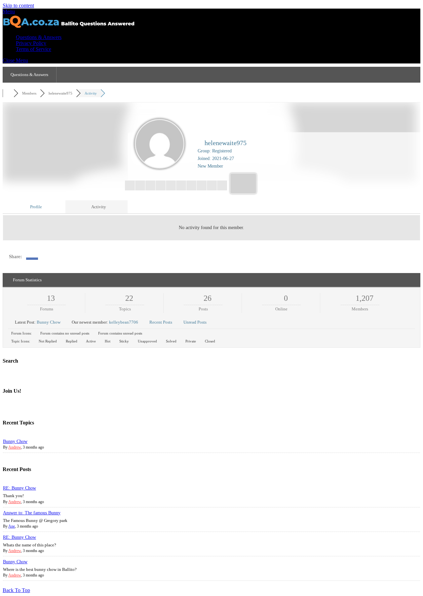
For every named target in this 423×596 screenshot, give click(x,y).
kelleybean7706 (123, 322)
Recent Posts (160, 322)
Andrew (14, 447)
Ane (11, 526)
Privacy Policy (31, 43)
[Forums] (8, 93)
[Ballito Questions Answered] (69, 26)
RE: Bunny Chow (19, 488)
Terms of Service (33, 49)
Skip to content (18, 5)
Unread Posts (195, 322)
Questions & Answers (38, 37)
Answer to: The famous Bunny (31, 512)
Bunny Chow (48, 322)
